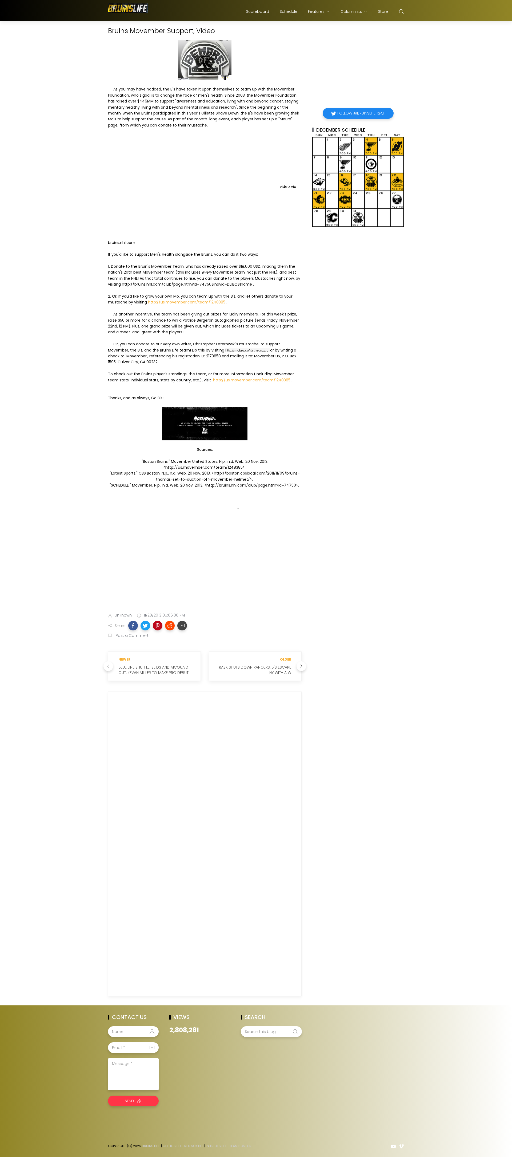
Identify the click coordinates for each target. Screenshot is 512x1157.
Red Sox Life (193, 1146)
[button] (133, 625)
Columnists (351, 11)
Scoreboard (257, 11)
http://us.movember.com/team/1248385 (186, 302)
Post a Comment (132, 635)
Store (383, 11)
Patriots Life (216, 1146)
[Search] (401, 11)
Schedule (288, 11)
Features (316, 11)
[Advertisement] (205, 566)
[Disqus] (205, 772)
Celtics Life (172, 1146)
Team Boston (240, 1146)
